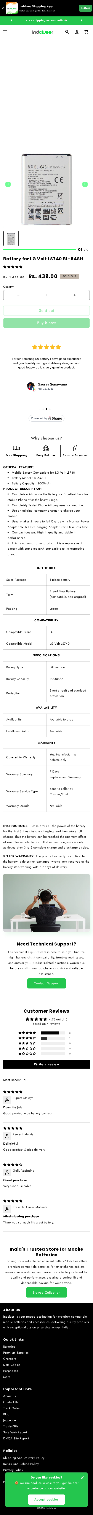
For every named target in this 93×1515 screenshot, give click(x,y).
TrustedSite (11, 1426)
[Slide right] (82, 20)
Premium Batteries (16, 1352)
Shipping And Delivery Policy (24, 1458)
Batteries (9, 1346)
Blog (6, 1414)
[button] (5, 32)
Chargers (9, 1358)
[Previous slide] (8, 184)
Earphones (10, 1371)
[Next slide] (85, 184)
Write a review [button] (46, 1064)
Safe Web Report (15, 1432)
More (6, 1377)
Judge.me (9, 1420)
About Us (9, 1396)
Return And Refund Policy (21, 1464)
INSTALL (85, 8)
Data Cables (11, 1365)
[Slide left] (11, 20)
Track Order (11, 1408)
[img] (12, 1092)
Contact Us (10, 1402)
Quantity (8, 287)
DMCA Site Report (16, 1438)
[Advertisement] (46, 88)
